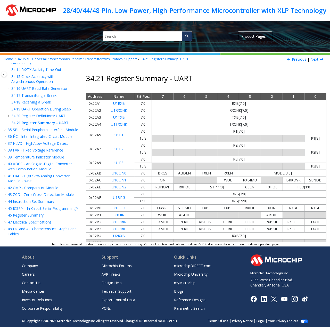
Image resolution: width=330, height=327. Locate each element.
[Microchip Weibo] (305, 299)
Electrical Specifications (30, 222)
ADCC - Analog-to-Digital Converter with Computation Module (40, 166)
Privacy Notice (242, 321)
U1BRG (119, 197)
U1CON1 (119, 180)
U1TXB (119, 117)
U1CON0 (119, 173)
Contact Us (31, 282)
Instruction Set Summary (31, 201)
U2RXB (119, 235)
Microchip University (191, 274)
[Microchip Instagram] (294, 298)
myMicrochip (184, 282)
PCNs (106, 308)
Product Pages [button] (253, 36)
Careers (28, 274)
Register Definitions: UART (38, 115)
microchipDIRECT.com (192, 265)
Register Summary (26, 215)
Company (30, 265)
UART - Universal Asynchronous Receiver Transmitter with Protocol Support (77, 59)
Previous (299, 59)
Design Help (112, 282)
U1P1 (118, 134)
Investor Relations (37, 299)
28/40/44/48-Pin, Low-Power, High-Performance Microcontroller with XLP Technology (194, 10)
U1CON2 (119, 187)
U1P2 (118, 148)
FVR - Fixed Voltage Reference (35, 150)
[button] (9, 69)
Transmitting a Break (33, 95)
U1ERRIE (119, 228)
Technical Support (116, 291)
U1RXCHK (119, 110)
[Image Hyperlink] (284, 299)
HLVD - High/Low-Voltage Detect (38, 143)
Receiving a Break (31, 102)
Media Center (33, 291)
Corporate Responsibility (42, 308)
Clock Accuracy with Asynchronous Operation (32, 79)
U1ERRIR (119, 221)
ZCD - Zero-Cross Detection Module (41, 194)
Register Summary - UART (164, 59)
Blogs (179, 291)
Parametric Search (189, 308)
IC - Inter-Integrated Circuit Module (40, 136)
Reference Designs (189, 299)
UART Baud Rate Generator (39, 88)
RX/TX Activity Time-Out (36, 69)
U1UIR (119, 214)
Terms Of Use (218, 321)
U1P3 (118, 162)
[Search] (187, 36)
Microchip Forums (117, 265)
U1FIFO (119, 207)
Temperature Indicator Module (36, 157)
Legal (261, 321)
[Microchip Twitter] (274, 298)
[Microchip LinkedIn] (264, 298)
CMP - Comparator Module (33, 187)
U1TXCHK (119, 124)
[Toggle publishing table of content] (4, 74)
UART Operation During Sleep (41, 109)
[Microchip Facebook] (253, 298)
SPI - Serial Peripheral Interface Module (43, 129)
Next (314, 59)
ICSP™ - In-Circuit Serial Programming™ (43, 208)
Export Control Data (118, 299)
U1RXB (119, 103)
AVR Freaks (111, 274)
